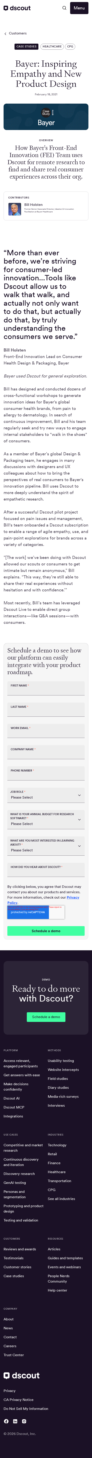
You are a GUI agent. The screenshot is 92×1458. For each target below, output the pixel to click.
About (9, 1319)
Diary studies (58, 1087)
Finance (54, 1163)
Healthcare (57, 1172)
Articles (54, 1249)
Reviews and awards (20, 1249)
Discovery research (19, 1174)
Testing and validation (21, 1220)
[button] (64, 8)
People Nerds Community (58, 1278)
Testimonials (13, 1258)
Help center (57, 1290)
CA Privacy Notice (18, 1400)
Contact (10, 1337)
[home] (17, 8)
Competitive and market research (23, 1148)
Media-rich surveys (63, 1096)
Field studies (58, 1078)
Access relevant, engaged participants (21, 1063)
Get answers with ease (22, 1075)
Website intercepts (63, 1070)
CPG (51, 1190)
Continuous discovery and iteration (21, 1162)
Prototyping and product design (24, 1208)
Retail (52, 1154)
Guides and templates (65, 1258)
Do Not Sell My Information (26, 1409)
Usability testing (61, 1061)
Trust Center (14, 1355)
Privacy (10, 1391)
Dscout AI (12, 1098)
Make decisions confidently (16, 1086)
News (8, 1328)
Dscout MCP (14, 1107)
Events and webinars (64, 1267)
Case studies (14, 1276)
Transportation (59, 1181)
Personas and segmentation (15, 1194)
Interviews (56, 1105)
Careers (10, 1346)
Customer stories (17, 1267)
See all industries (61, 1199)
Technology (57, 1145)
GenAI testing (15, 1183)
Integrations (13, 1116)
